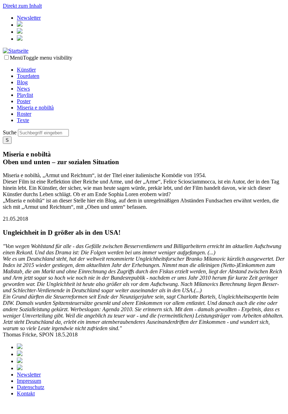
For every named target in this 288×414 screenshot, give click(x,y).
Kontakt (26, 393)
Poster (24, 101)
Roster (24, 114)
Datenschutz (30, 387)
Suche (10, 132)
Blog (22, 82)
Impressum (29, 381)
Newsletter (29, 18)
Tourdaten (28, 76)
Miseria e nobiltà (35, 108)
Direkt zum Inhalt (22, 6)
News (23, 89)
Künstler (26, 70)
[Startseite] (15, 51)
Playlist (25, 95)
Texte (23, 120)
